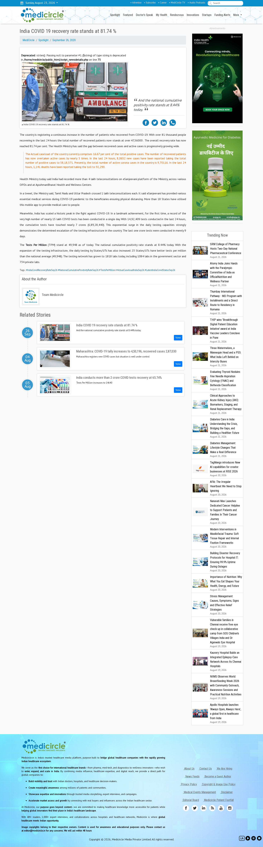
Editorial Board (190, 800)
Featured (128, 15)
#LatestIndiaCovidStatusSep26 (160, 270)
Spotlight (115, 15)
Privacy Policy (188, 784)
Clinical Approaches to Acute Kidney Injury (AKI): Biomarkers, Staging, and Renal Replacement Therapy (226, 404)
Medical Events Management (199, 792)
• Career (162, 2)
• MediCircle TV (177, 2)
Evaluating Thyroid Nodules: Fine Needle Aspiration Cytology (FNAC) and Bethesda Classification (225, 380)
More (236, 15)
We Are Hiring (224, 768)
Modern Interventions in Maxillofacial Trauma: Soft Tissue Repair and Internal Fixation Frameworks (224, 538)
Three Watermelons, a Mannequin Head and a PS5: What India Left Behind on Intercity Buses (225, 356)
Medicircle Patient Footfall (218, 800)
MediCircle (29, 40)
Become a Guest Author (217, 776)
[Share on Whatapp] (173, 122)
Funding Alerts (222, 15)
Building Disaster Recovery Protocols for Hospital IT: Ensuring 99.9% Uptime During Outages (225, 561)
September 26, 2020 (64, 40)
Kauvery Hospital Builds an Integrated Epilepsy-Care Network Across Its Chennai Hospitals (225, 661)
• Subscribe (150, 2)
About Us (189, 768)
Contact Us (205, 768)
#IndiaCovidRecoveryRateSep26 (41, 270)
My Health (161, 15)
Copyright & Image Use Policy (218, 784)
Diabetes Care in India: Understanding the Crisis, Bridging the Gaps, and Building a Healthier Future (224, 428)
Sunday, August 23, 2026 (39, 2)
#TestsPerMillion (107, 270)
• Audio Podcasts (196, 2)
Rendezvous (177, 15)
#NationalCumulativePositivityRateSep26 (78, 270)
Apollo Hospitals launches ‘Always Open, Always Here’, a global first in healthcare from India (225, 713)
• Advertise (136, 2)
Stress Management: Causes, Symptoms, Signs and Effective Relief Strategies (224, 605)
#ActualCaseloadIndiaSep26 (130, 270)
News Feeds (192, 776)
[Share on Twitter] (155, 122)
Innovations (193, 15)
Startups (206, 15)
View (178, 337)
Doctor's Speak (144, 15)
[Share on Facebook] (146, 122)
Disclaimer (226, 792)
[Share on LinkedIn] (164, 122)
